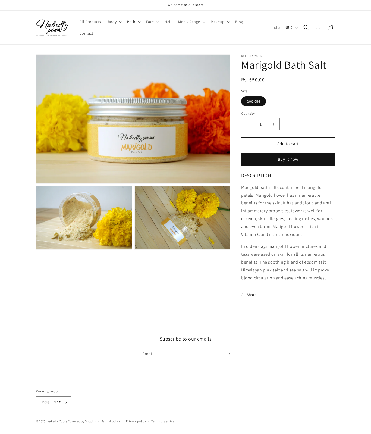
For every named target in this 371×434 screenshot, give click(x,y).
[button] (114, 21)
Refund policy (111, 421)
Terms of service (162, 421)
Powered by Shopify (82, 421)
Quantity (248, 113)
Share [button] (252, 294)
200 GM (253, 101)
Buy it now (288, 159)
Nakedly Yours (57, 421)
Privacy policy (136, 421)
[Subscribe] (228, 353)
